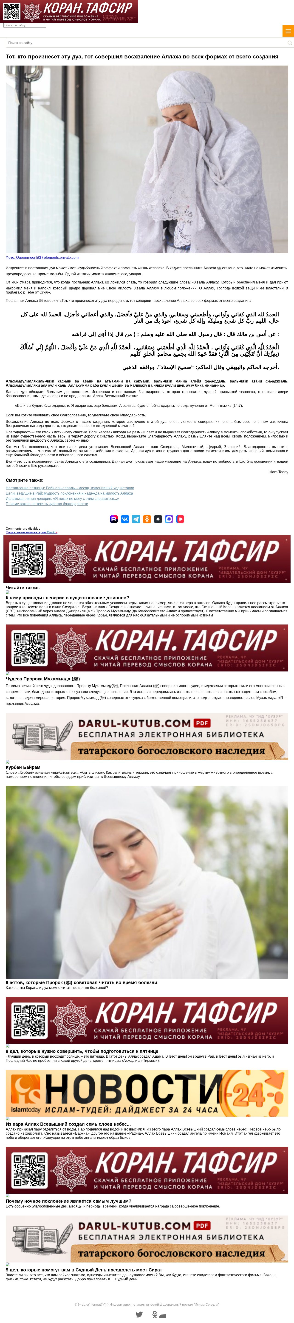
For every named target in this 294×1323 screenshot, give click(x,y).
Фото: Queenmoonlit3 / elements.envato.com (42, 257)
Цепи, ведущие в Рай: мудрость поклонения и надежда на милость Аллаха (69, 493)
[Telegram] (136, 519)
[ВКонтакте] (125, 519)
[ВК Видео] (180, 519)
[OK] (147, 519)
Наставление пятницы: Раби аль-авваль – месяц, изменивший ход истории (70, 488)
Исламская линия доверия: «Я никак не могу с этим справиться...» (62, 499)
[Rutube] (114, 519)
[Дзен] (158, 519)
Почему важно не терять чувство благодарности (47, 504)
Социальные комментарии (31, 532)
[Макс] (169, 519)
